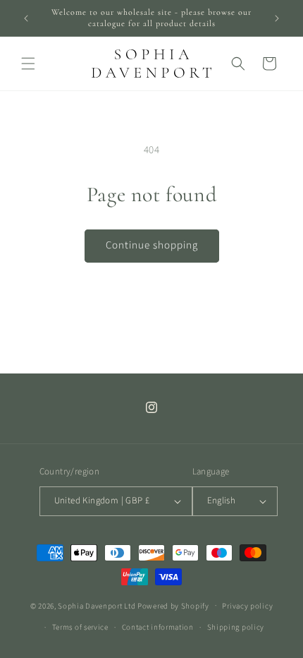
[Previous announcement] (26, 18)
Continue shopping (152, 245)
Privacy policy (247, 606)
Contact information (158, 627)
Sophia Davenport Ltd (96, 605)
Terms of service (80, 627)
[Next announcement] (276, 18)
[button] (28, 63)
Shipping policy (236, 627)
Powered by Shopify (173, 605)
